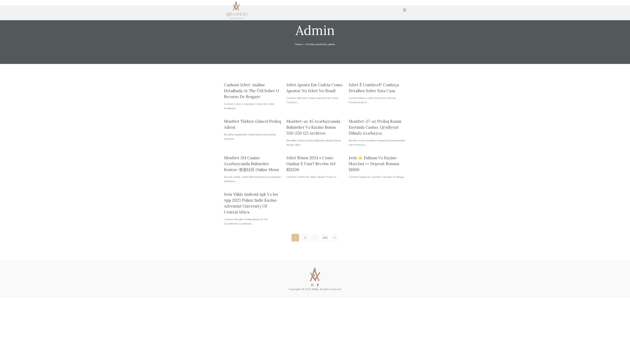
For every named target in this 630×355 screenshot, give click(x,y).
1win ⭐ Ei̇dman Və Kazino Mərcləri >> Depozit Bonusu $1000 (374, 163)
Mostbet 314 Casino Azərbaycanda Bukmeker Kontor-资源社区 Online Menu (251, 163)
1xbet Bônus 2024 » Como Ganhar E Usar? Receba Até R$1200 (311, 163)
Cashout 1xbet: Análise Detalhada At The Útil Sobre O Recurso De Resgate (251, 90)
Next (334, 237)
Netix (315, 289)
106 (324, 237)
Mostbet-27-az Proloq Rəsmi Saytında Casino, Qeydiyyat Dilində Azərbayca (375, 127)
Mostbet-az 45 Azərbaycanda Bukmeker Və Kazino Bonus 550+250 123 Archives (313, 127)
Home (298, 44)
